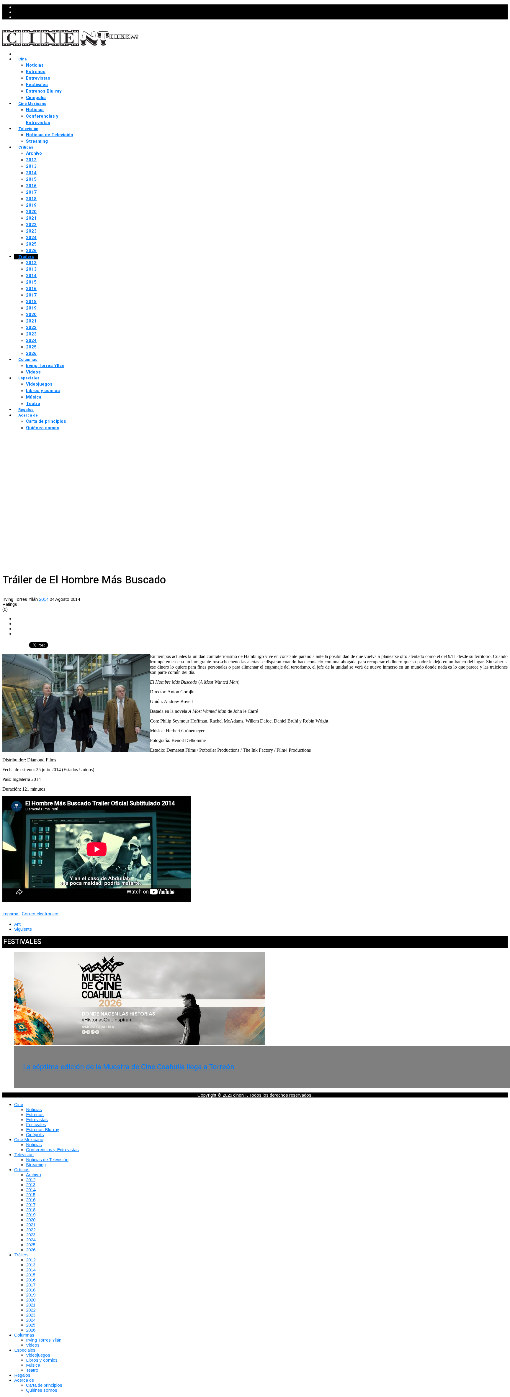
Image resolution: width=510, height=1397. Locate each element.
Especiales (29, 378)
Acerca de (28, 415)
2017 (31, 192)
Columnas (27, 359)
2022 (31, 224)
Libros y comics (43, 390)
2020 (31, 211)
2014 (31, 173)
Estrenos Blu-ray (44, 91)
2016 (31, 185)
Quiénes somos (42, 427)
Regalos (26, 409)
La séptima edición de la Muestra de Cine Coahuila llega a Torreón (128, 1067)
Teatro (33, 403)
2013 (31, 166)
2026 (31, 250)
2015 (31, 179)
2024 (31, 237)
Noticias (35, 65)
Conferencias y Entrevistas (42, 119)
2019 (31, 205)
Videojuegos (39, 384)
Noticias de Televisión (49, 134)
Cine (22, 59)
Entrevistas (38, 78)
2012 (31, 160)
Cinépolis (36, 97)
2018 (31, 198)
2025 (31, 244)
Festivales (37, 84)
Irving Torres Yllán (45, 365)
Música (33, 397)
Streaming (37, 141)
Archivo (34, 153)
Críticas (25, 147)
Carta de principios (46, 421)
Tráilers (26, 256)
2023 (31, 231)
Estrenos (35, 71)
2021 (31, 218)
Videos (33, 372)
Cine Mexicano (32, 103)
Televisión (28, 128)
